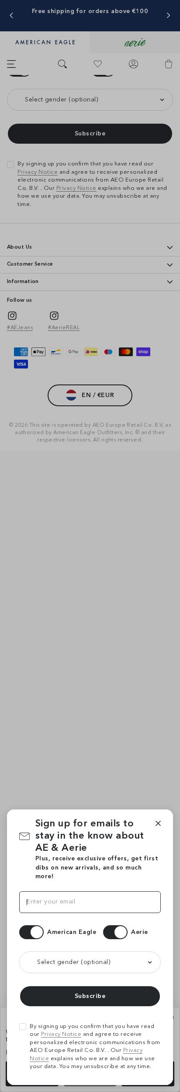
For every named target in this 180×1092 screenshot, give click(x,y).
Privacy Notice (61, 1034)
